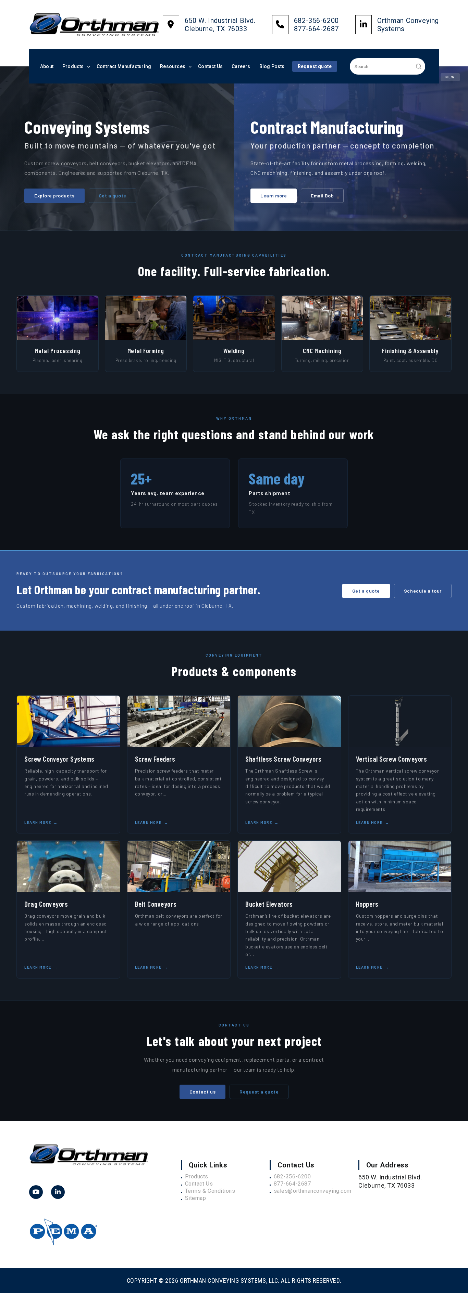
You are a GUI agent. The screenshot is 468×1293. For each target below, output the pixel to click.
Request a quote (259, 1092)
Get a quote (112, 195)
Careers (241, 66)
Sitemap (195, 1198)
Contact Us (210, 66)
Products (73, 66)
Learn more (273, 195)
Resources (172, 66)
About (46, 66)
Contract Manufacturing (124, 66)
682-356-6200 (292, 1176)
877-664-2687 (292, 1183)
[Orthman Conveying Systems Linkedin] (36, 1192)
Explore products (54, 195)
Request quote (315, 66)
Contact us (202, 1092)
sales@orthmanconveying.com (313, 1191)
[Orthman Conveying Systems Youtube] (58, 1192)
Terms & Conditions (210, 1191)
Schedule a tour (423, 591)
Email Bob (322, 195)
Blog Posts (272, 66)
